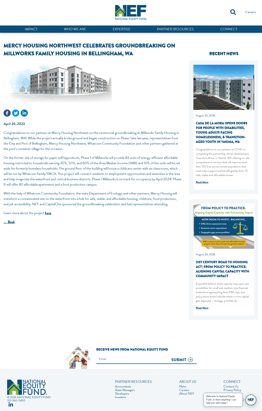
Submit (178, 360)
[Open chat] (251, 400)
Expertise (121, 29)
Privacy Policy (232, 390)
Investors (120, 397)
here (48, 213)
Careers (250, 12)
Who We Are (75, 29)
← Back (9, 221)
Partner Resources (175, 29)
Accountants (123, 386)
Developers (122, 393)
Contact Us (231, 386)
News (182, 386)
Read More (202, 182)
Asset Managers (125, 390)
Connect (228, 29)
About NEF (186, 393)
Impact (31, 29)
